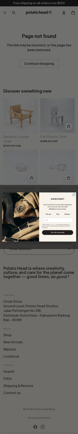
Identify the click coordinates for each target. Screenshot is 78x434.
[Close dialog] (73, 194)
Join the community (57, 232)
